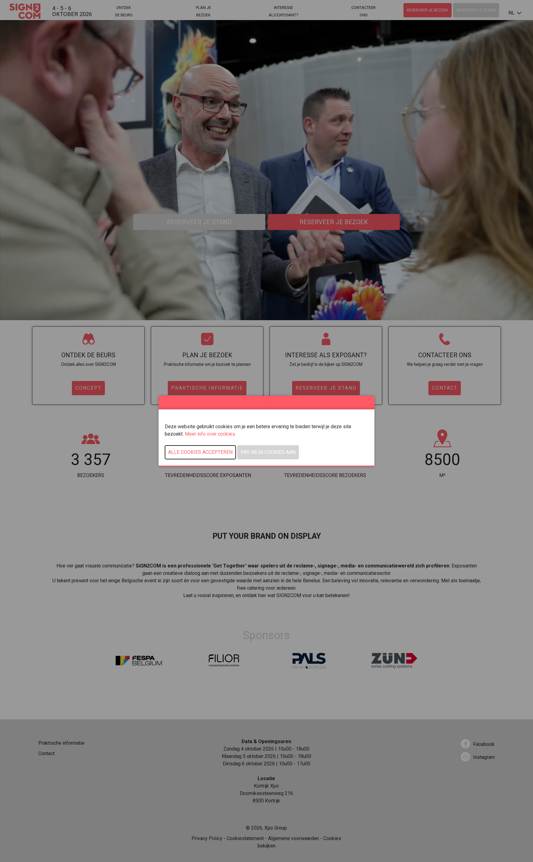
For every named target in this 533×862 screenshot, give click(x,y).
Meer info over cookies (210, 434)
